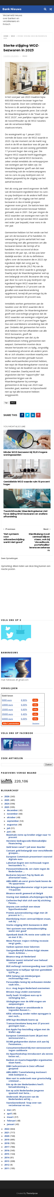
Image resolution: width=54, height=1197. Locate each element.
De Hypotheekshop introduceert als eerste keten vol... (29, 1055)
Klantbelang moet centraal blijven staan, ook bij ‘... (28, 920)
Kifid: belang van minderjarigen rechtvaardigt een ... (23, 977)
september (13, 821)
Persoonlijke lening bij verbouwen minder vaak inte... (28, 983)
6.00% (24, 705)
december (12, 810)
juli (9, 828)
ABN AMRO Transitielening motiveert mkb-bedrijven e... (26, 1073)
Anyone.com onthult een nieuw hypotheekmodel (23, 908)
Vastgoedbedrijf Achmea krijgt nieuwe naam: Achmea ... (27, 951)
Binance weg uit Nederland (21, 956)
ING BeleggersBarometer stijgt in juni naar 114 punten (29, 888)
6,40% (24, 714)
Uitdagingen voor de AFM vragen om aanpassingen (26, 1002)
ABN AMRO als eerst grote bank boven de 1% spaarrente (28, 882)
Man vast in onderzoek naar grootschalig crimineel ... (28, 1079)
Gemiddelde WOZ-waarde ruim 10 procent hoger (26, 483)
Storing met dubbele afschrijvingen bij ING (29, 897)
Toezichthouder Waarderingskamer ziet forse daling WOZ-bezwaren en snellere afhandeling (25, 514)
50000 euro (7, 719)
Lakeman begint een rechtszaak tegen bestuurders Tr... (27, 864)
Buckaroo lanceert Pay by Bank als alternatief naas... (25, 876)
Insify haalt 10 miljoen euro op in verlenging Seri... (24, 996)
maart (10, 1117)
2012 (7, 1164)
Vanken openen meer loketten (22, 946)
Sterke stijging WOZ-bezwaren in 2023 (27, 925)
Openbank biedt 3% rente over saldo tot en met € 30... (28, 936)
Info (35, 700)
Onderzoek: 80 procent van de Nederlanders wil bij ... (22, 1098)
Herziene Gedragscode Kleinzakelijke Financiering (26, 842)
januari (11, 1124)
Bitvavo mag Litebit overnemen (23, 991)
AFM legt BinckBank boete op (22, 1019)
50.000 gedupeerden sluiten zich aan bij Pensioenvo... (27, 1043)
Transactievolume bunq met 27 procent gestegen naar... (27, 1024)
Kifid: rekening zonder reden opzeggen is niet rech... (28, 1015)
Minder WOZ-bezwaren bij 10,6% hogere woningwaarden (25, 453)
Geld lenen (7, 695)
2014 (7, 1157)
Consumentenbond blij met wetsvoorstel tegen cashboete (28, 1049)
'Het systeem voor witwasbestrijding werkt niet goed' (26, 930)
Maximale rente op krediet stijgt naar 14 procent (28, 836)
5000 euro (7, 700)
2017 (7, 1146)
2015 (7, 1153)
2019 (7, 1139)
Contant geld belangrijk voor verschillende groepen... (29, 852)
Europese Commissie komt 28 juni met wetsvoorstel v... (27, 1037)
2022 (7, 1128)
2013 (7, 1161)
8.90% (24, 700)
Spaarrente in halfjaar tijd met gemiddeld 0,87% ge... (29, 971)
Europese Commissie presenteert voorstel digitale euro (29, 858)
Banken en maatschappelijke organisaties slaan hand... (29, 1061)
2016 (7, 1150)
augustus (12, 824)
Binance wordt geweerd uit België (24, 893)
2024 (7, 803)
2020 (7, 1136)
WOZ (13, 36)
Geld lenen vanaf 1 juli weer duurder (25, 847)
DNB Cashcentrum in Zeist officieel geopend (25, 1067)
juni (9, 831)
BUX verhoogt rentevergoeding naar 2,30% (29, 966)
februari (11, 1120)
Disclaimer (35, 723)
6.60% (24, 709)
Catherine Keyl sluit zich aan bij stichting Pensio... (28, 901)
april (9, 1113)
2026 (7, 796)
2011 (7, 1168)
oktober (11, 817)
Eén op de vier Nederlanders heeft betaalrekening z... (25, 1085)
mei (9, 1110)
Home (5, 36)
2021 (7, 1132)
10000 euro (7, 705)
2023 (7, 807)
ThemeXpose (32, 1193)
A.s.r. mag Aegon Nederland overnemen (28, 988)
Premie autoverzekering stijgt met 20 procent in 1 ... (26, 914)
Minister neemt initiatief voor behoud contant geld (26, 961)
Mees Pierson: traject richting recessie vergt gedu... (27, 942)
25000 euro (7, 714)
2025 (7, 800)
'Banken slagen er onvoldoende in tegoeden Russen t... (24, 1009)
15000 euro (7, 709)
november (12, 813)
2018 (7, 1143)
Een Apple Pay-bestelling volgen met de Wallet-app (28, 1030)
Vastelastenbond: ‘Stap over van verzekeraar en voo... (23, 1104)
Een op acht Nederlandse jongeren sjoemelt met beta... (25, 1092)
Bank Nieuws (12, 9)
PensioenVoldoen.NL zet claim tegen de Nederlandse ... (28, 870)
